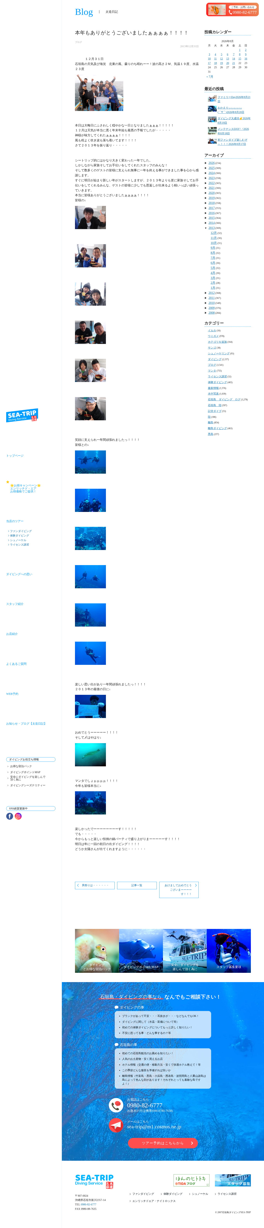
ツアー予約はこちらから (163, 1143)
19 (221, 63)
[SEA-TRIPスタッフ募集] (233, 1184)
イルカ (212, 330)
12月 (214, 233)
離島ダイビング (217, 428)
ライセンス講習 (19, 544)
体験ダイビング (19, 535)
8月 (213, 252)
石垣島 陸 (214, 405)
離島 (210, 422)
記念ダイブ (214, 411)
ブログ (78, 42)
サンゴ (212, 347)
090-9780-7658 (162, 1110)
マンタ (212, 370)
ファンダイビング (21, 531)
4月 (213, 273)
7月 (213, 257)
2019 (212, 198)
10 (209, 58)
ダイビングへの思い (19, 574)
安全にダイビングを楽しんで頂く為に (27, 778)
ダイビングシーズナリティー (27, 785)
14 (233, 58)
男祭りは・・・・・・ (95, 885)
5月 (213, 267)
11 (215, 58)
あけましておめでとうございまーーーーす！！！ (178, 889)
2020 (212, 192)
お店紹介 (12, 633)
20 (227, 63)
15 (239, 58)
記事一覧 (136, 885)
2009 (212, 308)
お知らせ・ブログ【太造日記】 (26, 723)
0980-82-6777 (144, 1105)
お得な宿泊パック (21, 766)
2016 (212, 213)
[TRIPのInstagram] (18, 816)
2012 (212, 292)
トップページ (15, 455)
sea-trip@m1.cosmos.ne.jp (154, 1126)
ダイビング (214, 359)
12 (221, 58)
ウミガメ (213, 336)
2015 (212, 217)
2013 (212, 227)
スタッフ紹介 (15, 603)
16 (245, 58)
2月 (213, 282)
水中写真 (213, 393)
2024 (212, 173)
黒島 (210, 434)
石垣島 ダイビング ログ (224, 399)
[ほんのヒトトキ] (191, 1184)
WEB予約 (12, 693)
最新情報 (213, 388)
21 (233, 63)
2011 (212, 297)
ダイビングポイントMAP (25, 772)
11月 (214, 238)
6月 (213, 262)
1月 (213, 287)
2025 (212, 168)
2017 (212, 208)
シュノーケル (18, 540)
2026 (212, 163)
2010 (212, 302)
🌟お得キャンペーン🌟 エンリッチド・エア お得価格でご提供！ (32, 488)
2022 (212, 183)
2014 (212, 222)
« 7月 (209, 76)
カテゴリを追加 (217, 341)
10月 (214, 243)
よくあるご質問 (16, 663)
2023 (212, 178)
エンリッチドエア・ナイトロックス (154, 1201)
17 (209, 63)
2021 (212, 187)
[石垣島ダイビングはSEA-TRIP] (22, 415)
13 (227, 58)
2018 (212, 203)
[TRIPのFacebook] (9, 816)
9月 (213, 247)
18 (215, 63)
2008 (212, 312)
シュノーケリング (219, 353)
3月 (213, 278)
